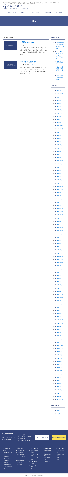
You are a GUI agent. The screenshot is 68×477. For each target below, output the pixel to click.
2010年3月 (60, 390)
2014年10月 (60, 262)
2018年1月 (60, 183)
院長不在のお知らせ (28, 42)
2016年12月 (60, 208)
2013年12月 (60, 294)
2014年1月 (60, 291)
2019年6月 (60, 141)
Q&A (58, 460)
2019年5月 (60, 145)
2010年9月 (60, 374)
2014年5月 (60, 278)
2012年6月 (60, 329)
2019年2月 (60, 154)
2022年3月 (60, 106)
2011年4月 (60, 364)
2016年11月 (60, 211)
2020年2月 (60, 119)
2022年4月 (60, 103)
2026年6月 (60, 90)
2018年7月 (60, 167)
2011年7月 (60, 358)
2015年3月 (60, 250)
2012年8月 (60, 326)
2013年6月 (60, 301)
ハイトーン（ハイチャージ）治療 (34, 467)
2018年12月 (60, 161)
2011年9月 (60, 351)
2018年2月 (60, 180)
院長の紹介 (6, 456)
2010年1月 (60, 396)
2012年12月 (60, 320)
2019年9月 (60, 132)
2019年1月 (60, 157)
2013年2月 (60, 313)
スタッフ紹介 (7, 458)
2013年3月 (60, 310)
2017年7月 (60, 192)
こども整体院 (58, 12)
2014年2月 (60, 288)
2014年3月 (60, 285)
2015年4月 (60, 246)
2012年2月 (60, 339)
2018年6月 (60, 170)
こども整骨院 (60, 448)
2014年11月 (60, 259)
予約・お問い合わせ (60, 437)
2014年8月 (60, 269)
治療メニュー (24, 12)
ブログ (33, 45)
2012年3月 (60, 336)
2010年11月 (60, 371)
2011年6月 (60, 361)
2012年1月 (60, 342)
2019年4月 (60, 148)
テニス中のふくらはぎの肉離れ (59, 77)
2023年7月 (60, 97)
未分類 (58, 414)
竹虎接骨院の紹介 (13, 12)
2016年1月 (60, 224)
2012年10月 (60, 323)
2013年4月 (60, 307)
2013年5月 (60, 304)
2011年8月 (60, 355)
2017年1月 (60, 205)
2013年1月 (60, 316)
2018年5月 (60, 173)
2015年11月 (60, 227)
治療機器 (19, 464)
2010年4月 (60, 386)
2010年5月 (60, 383)
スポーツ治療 (35, 12)
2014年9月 (60, 266)
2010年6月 (60, 380)
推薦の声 (6, 462)
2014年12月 (60, 256)
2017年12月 (60, 186)
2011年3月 (60, 367)
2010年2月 (60, 393)
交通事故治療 (47, 12)
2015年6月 (60, 243)
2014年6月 (60, 275)
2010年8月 (60, 377)
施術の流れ (20, 452)
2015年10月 (60, 231)
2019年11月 (60, 125)
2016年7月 (60, 218)
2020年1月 (60, 122)
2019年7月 (60, 138)
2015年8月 (60, 237)
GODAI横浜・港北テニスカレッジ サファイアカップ (59, 55)
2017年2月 (60, 202)
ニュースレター (43, 437)
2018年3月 (60, 176)
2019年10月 (60, 129)
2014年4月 (60, 281)
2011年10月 (60, 348)
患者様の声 (6, 460)
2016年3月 (60, 221)
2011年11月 (60, 345)
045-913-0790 (25, 440)
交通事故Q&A (47, 461)
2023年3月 (60, 100)
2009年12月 (60, 399)
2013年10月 (60, 297)
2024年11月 (60, 94)
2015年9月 (60, 234)
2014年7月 (60, 272)
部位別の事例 (20, 454)
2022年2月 (60, 110)
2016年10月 (60, 215)
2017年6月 (60, 196)
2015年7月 (60, 240)
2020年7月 (60, 113)
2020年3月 (60, 116)
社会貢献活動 (7, 464)
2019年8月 (60, 135)
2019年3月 (60, 151)
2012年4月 (60, 332)
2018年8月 (60, 164)
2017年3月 (60, 199)
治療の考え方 (20, 450)
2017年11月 (60, 189)
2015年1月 (60, 253)
